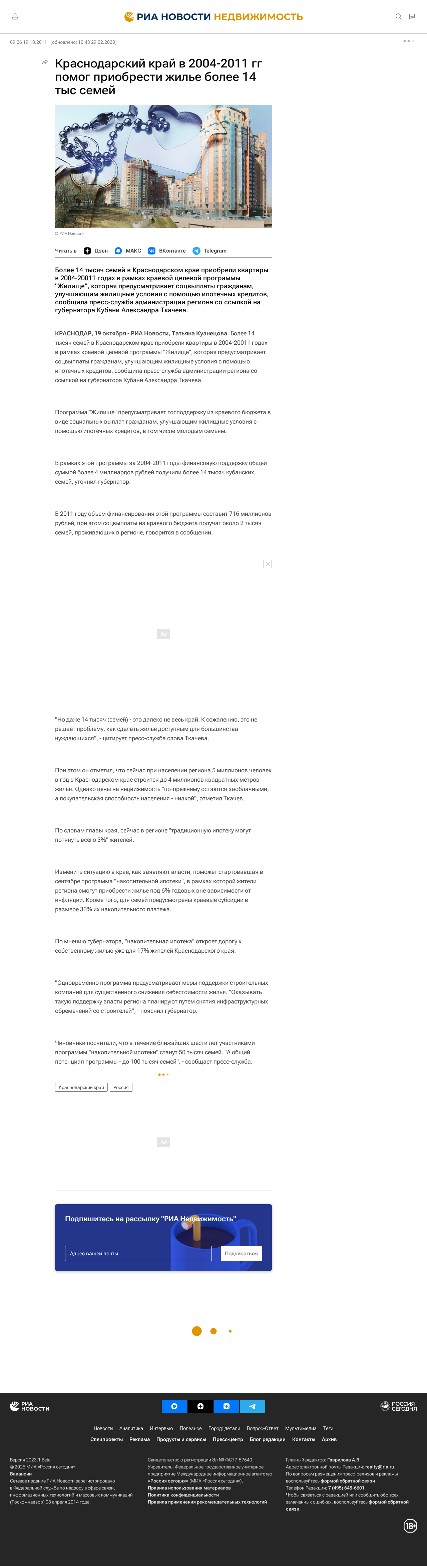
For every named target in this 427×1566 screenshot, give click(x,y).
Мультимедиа (301, 1428)
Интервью (161, 1428)
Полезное (191, 1428)
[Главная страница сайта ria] (163, 16)
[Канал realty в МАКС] (174, 1406)
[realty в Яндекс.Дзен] (200, 1406)
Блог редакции (268, 1439)
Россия (121, 1087)
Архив (329, 1439)
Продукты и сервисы (181, 1439)
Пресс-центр (228, 1439)
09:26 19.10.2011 (28, 42)
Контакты (303, 1439)
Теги (328, 1428)
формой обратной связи (348, 1480)
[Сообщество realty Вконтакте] (226, 1406)
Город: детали (224, 1428)
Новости (103, 1428)
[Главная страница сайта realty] (213, 16)
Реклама (139, 1439)
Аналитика (131, 1428)
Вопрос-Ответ (263, 1428)
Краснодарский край (81, 1087)
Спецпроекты (106, 1439)
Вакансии (21, 1473)
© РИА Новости (69, 233)
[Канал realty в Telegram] (252, 1406)
